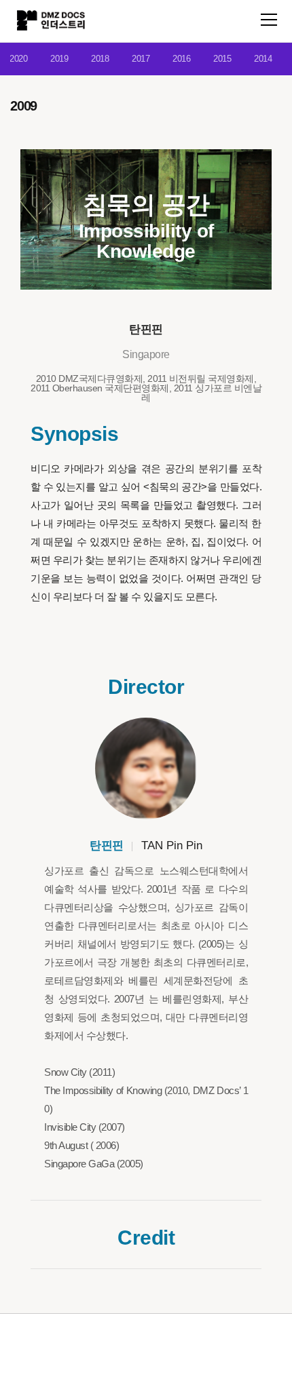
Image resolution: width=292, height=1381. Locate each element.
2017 (140, 59)
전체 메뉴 (269, 20)
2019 (59, 59)
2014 (263, 59)
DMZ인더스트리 (51, 20)
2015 (222, 59)
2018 (100, 59)
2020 (18, 59)
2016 (181, 59)
